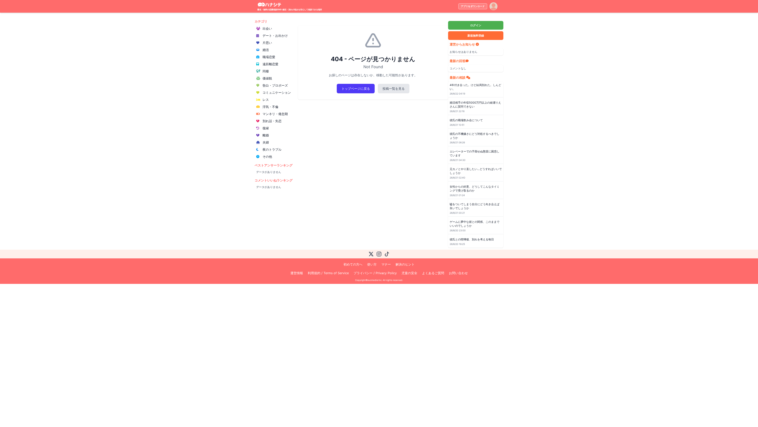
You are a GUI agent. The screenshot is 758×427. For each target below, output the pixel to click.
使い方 (372, 264)
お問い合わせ (458, 273)
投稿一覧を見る (394, 89)
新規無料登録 (475, 35)
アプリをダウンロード (473, 6)
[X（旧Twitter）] (371, 254)
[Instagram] (379, 254)
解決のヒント (405, 264)
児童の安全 (409, 273)
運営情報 (296, 273)
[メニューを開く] (493, 6)
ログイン (475, 25)
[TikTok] (387, 254)
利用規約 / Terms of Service (328, 273)
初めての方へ (352, 264)
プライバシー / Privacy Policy (375, 273)
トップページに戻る (355, 89)
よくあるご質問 (433, 273)
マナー (386, 264)
